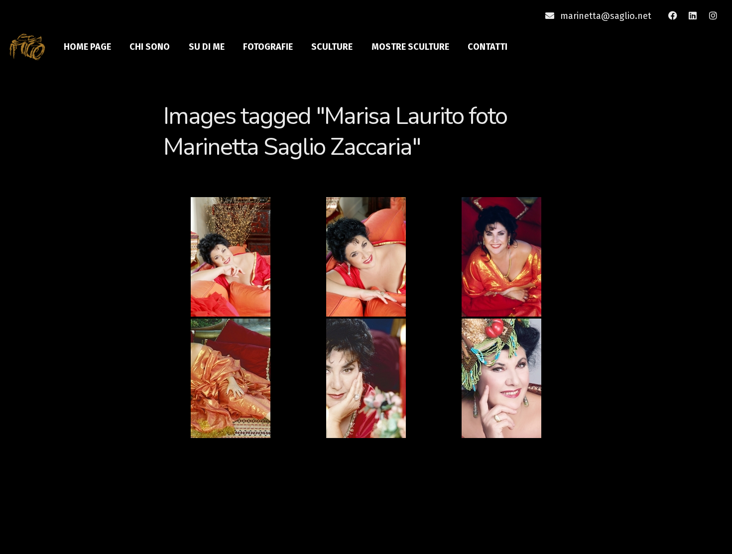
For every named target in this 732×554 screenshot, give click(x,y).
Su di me (207, 46)
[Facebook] (673, 15)
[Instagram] (713, 15)
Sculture (332, 46)
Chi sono (149, 46)
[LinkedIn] (693, 15)
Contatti (487, 46)
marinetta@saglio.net (605, 15)
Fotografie (268, 46)
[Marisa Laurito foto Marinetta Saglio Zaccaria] (231, 257)
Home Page (87, 46)
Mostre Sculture (410, 46)
